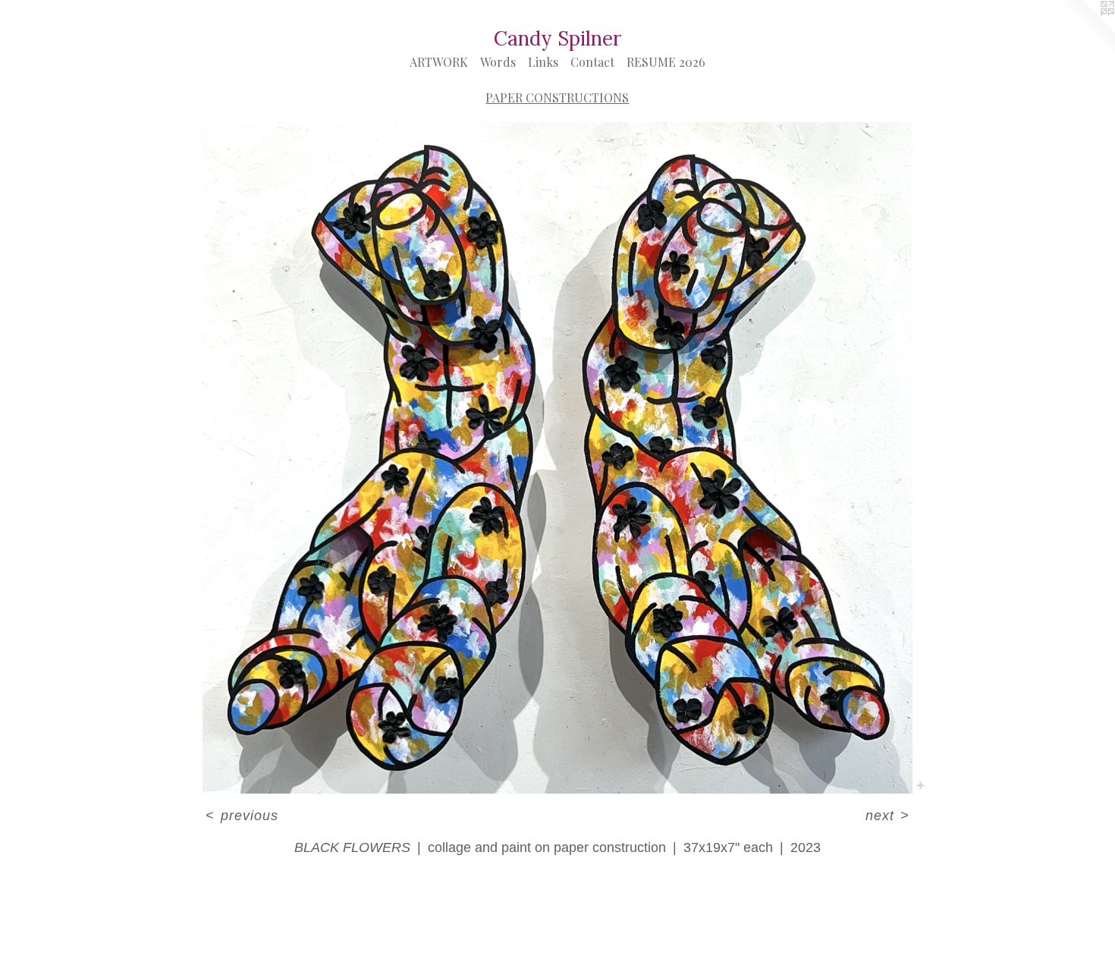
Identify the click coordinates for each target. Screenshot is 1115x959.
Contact (592, 62)
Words (498, 62)
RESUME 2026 (666, 62)
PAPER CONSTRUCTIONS (557, 97)
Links (543, 62)
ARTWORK (439, 62)
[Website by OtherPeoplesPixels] (1084, 30)
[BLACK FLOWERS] (558, 458)
